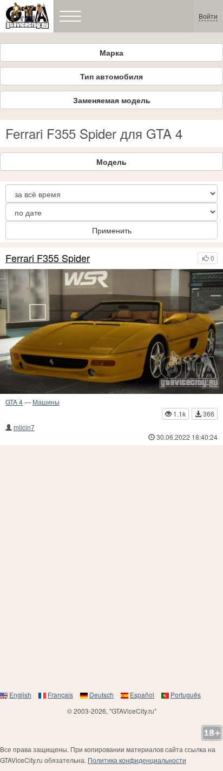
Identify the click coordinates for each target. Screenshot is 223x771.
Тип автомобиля (111, 76)
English (20, 694)
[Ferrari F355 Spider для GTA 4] (111, 331)
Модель (111, 161)
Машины (46, 401)
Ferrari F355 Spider (47, 258)
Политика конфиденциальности (137, 760)
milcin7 (24, 427)
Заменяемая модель (111, 100)
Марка (111, 52)
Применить (112, 230)
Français (60, 694)
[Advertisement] (111, 567)
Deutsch (101, 694)
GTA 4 (14, 401)
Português (185, 694)
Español (142, 694)
